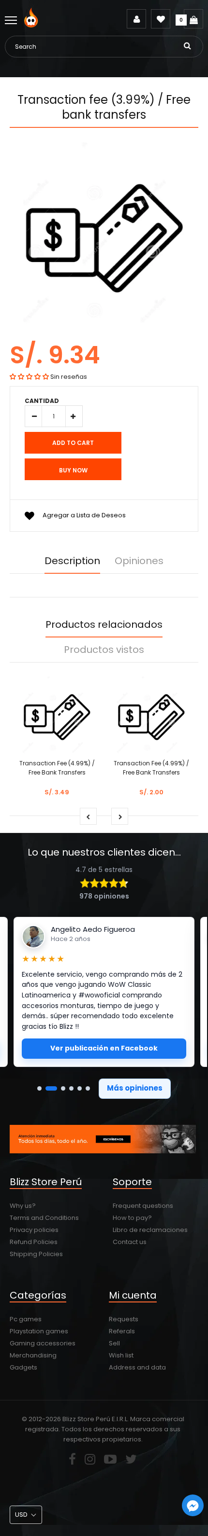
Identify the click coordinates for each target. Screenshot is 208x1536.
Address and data (137, 1367)
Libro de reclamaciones (150, 1229)
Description (72, 560)
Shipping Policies (36, 1254)
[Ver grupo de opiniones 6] (88, 1088)
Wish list (121, 1355)
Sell (114, 1343)
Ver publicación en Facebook (104, 1048)
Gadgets (23, 1367)
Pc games (26, 1319)
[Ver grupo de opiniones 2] (51, 1088)
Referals (122, 1331)
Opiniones (139, 560)
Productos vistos (104, 649)
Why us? (23, 1205)
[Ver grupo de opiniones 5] (79, 1088)
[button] (29, 376)
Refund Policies (34, 1241)
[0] (193, 18)
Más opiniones (135, 1088)
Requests (123, 1319)
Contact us (130, 1241)
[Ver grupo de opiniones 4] (71, 1088)
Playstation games (39, 1331)
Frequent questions (143, 1205)
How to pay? (132, 1217)
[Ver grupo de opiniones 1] (39, 1088)
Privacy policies (34, 1229)
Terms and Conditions (44, 1217)
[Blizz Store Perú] (32, 25)
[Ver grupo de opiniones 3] (63, 1088)
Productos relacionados (104, 624)
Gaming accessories (42, 1343)
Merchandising (33, 1355)
